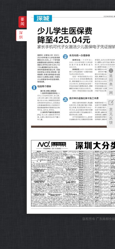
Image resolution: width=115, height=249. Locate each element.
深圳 (21, 34)
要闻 (22, 21)
